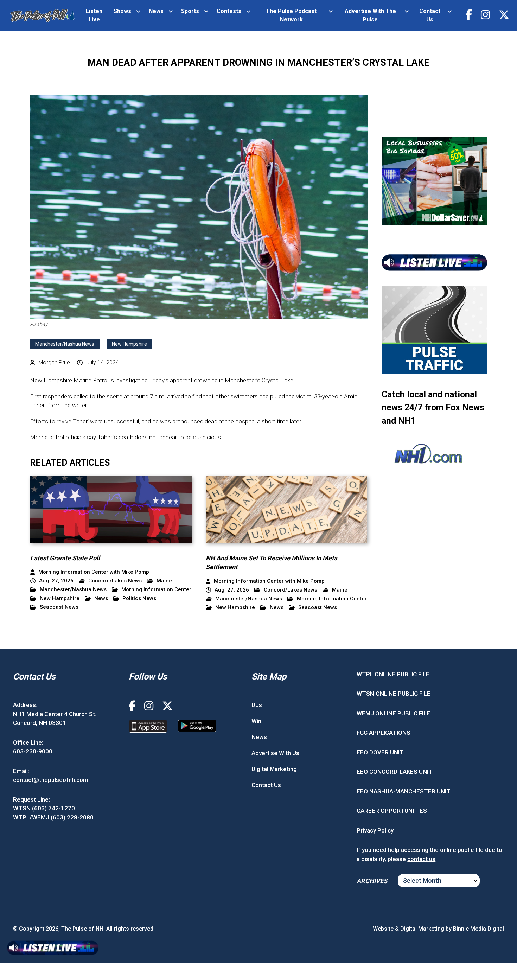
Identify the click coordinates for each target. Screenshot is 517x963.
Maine (164, 580)
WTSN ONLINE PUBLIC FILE (393, 693)
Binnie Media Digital (478, 928)
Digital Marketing (274, 768)
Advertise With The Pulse (370, 15)
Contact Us (429, 15)
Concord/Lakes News (115, 580)
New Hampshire (129, 344)
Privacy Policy (375, 830)
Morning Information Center (156, 589)
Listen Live (94, 15)
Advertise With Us (275, 753)
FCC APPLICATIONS (383, 732)
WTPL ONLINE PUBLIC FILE (393, 674)
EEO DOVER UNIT (380, 752)
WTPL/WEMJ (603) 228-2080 (53, 817)
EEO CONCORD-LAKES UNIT (395, 771)
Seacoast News (59, 607)
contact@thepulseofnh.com (50, 779)
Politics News (139, 598)
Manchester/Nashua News (64, 344)
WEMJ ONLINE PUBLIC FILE (393, 713)
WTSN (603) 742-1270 (44, 808)
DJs (256, 704)
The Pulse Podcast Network (291, 15)
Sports (190, 11)
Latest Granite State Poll (65, 558)
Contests (229, 11)
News (156, 11)
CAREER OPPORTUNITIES (392, 810)
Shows (122, 11)
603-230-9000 (32, 751)
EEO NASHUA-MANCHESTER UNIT (404, 791)
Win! (257, 721)
